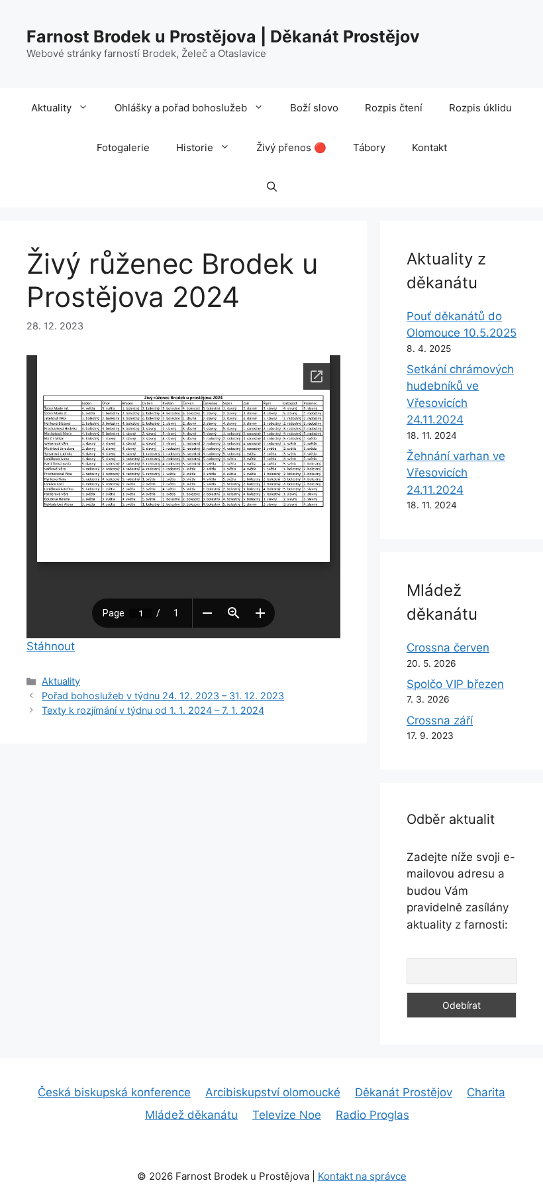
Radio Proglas (372, 1114)
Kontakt (429, 147)
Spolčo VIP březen (455, 684)
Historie (194, 147)
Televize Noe (286, 1114)
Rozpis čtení (393, 107)
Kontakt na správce (362, 1176)
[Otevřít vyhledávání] (272, 187)
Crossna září (440, 720)
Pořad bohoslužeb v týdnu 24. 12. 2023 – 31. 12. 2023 (163, 695)
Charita (486, 1092)
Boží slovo (314, 107)
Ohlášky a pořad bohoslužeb (181, 107)
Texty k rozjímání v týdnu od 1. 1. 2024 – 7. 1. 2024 (153, 710)
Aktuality (51, 107)
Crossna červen (448, 647)
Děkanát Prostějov (403, 1092)
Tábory (369, 147)
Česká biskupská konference (114, 1092)
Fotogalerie (123, 147)
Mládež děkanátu (191, 1114)
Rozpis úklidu (480, 107)
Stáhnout (50, 646)
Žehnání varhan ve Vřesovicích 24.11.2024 (456, 472)
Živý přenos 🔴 (291, 147)
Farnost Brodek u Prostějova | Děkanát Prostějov (223, 36)
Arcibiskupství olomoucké (272, 1092)
